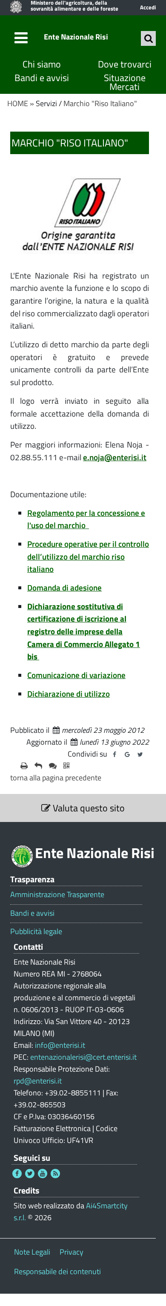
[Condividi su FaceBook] (114, 754)
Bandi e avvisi (41, 77)
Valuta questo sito (88, 808)
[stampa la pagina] (24, 766)
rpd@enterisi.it (38, 1080)
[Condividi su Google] (127, 754)
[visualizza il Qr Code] (66, 766)
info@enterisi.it (60, 1045)
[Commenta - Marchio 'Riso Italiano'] (53, 766)
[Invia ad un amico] (38, 766)
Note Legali (32, 1252)
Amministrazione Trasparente (57, 894)
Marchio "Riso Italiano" (100, 103)
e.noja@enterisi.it (114, 457)
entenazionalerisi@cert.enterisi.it (83, 1057)
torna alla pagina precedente (55, 777)
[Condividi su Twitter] (140, 754)
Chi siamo (42, 64)
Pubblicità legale (36, 931)
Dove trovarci (125, 64)
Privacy (71, 1252)
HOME (17, 103)
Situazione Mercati (125, 82)
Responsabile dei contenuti (57, 1271)
